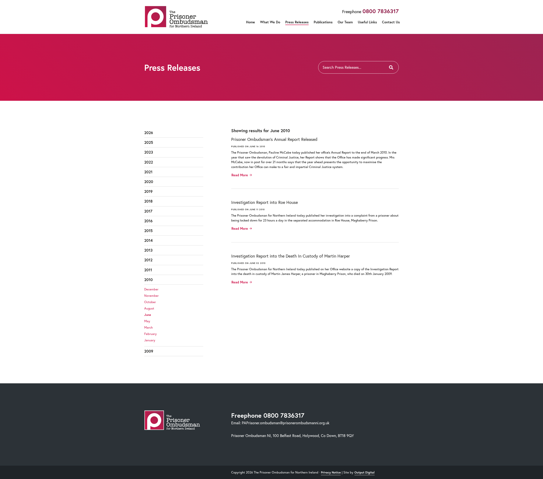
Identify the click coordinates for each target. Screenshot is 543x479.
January (149, 340)
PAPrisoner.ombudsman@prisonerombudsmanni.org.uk (285, 422)
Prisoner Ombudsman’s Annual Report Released (274, 139)
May (147, 321)
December (151, 289)
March (148, 327)
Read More (239, 175)
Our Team (345, 22)
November (151, 295)
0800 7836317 (380, 11)
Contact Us (391, 22)
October (150, 302)
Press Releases (297, 22)
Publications (323, 22)
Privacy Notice (331, 472)
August (149, 308)
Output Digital (364, 472)
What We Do (270, 22)
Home (250, 22)
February (150, 334)
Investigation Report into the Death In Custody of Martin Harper (290, 256)
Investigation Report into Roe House (264, 202)
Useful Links (367, 22)
